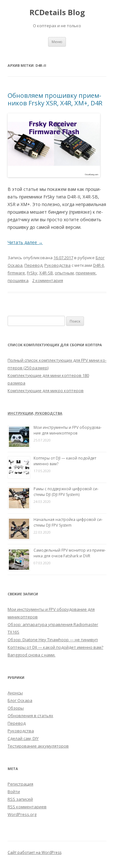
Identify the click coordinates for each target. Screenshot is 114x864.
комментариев (27, 807)
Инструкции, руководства (35, 413)
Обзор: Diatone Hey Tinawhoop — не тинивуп (53, 639)
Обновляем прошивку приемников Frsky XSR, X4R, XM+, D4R (55, 99)
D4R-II (98, 265)
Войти (14, 791)
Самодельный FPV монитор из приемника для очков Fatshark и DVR (70, 553)
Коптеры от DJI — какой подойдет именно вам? (55, 647)
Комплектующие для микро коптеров (46, 390)
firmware (16, 273)
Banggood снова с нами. (31, 655)
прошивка (18, 280)
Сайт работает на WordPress (34, 852)
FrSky (32, 273)
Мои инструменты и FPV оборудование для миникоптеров (68, 430)
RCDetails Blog (57, 12)
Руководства (57, 265)
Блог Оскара (20, 700)
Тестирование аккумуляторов (38, 746)
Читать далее (25, 242)
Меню (57, 41)
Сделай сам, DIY (23, 738)
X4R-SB (46, 273)
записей (20, 799)
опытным (64, 273)
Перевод (33, 265)
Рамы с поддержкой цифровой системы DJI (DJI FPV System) (66, 491)
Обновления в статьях (30, 715)
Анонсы (15, 693)
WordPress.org (22, 814)
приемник (86, 273)
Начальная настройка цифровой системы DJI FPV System (68, 522)
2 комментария (47, 280)
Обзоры (16, 708)
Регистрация (20, 784)
